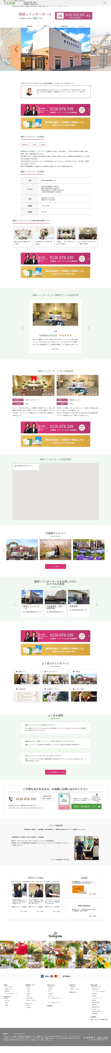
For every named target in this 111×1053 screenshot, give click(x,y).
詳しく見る (24, 911)
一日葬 (28, 991)
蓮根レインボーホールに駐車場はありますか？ (40, 725)
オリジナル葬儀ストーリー (11, 993)
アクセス (81, 26)
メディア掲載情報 (55, 825)
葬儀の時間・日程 (96, 987)
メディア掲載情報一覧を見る (60, 859)
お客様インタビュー (75, 989)
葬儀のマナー (95, 1005)
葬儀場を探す (7, 997)
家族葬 (28, 987)
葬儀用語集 (94, 1014)
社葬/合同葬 (29, 998)
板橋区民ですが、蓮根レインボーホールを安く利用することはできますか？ (50, 741)
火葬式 (28, 996)
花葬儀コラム (73, 992)
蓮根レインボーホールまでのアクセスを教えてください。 (44, 755)
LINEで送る (39, 18)
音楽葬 (28, 1005)
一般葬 (28, 989)
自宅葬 (28, 993)
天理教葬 (50, 993)
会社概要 (93, 1017)
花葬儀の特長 (95, 989)
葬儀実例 (7, 991)
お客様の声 (64, 26)
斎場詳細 (29, 26)
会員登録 (49, 1006)
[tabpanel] (22, 549)
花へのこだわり (8, 987)
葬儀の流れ (94, 993)
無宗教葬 (50, 987)
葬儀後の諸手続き (96, 1011)
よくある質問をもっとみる (55, 772)
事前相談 (94, 996)
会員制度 (94, 1000)
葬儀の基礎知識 (96, 1002)
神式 (49, 991)
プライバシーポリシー (19, 1033)
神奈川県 (7, 1001)
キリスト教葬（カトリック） (55, 1002)
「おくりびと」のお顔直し (98, 991)
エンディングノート (97, 998)
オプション (28, 1003)
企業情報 (5, 1033)
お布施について (96, 1009)
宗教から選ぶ (51, 985)
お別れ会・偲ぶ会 (30, 1000)
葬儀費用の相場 (96, 1007)
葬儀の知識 (94, 985)
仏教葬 (50, 989)
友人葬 (50, 996)
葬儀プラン (46, 26)
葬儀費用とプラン (30, 985)
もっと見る (55, 566)
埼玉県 (6, 1005)
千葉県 (6, 1003)
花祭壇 (5, 985)
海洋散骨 (28, 1007)
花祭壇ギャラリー (9, 989)
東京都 (6, 998)
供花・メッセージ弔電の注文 (99, 1019)
